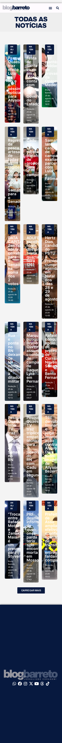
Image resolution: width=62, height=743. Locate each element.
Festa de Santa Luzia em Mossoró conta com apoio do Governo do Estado (35, 81)
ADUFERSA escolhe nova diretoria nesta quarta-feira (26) (37, 251)
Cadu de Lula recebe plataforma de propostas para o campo (37, 157)
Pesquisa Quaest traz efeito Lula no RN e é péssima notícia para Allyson (16, 79)
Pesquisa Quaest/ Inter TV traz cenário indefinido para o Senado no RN (17, 438)
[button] (50, 8)
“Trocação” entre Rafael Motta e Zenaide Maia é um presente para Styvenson (18, 535)
